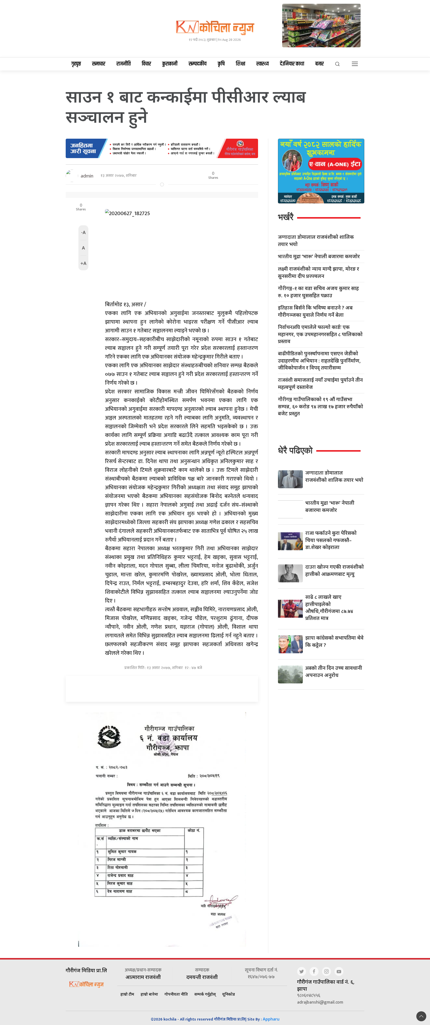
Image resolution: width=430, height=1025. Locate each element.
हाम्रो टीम (127, 994)
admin (87, 176)
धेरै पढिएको (295, 450)
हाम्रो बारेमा (149, 994)
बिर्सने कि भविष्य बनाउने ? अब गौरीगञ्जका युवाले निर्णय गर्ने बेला (315, 311)
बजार (319, 64)
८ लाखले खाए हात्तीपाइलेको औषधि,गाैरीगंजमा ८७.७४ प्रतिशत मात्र (329, 607)
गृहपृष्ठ (76, 64)
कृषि (221, 64)
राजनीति (123, 64)
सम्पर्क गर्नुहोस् (205, 994)
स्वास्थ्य (262, 64)
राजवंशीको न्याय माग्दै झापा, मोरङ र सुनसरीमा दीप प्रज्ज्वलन (318, 272)
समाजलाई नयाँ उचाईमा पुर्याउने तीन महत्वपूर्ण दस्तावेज (320, 383)
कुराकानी (169, 64)
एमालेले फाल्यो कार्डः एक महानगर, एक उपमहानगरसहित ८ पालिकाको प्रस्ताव (320, 334)
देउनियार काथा (292, 64)
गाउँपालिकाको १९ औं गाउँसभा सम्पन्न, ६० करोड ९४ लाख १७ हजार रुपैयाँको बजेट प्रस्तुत (320, 406)
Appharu (271, 1019)
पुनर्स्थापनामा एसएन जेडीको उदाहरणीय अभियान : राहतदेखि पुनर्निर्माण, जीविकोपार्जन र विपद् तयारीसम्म (319, 360)
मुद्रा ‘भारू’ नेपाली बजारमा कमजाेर (319, 256)
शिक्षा (240, 64)
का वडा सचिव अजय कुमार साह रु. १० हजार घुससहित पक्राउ (318, 292)
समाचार (98, 64)
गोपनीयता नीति (176, 994)
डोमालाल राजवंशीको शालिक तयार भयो (316, 240)
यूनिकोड (228, 994)
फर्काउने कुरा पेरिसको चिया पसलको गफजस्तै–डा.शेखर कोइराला (331, 540)
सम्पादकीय (198, 64)
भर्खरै (285, 217)
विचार (146, 64)
